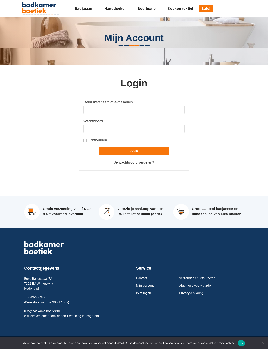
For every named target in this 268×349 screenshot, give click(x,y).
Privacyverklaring (191, 293)
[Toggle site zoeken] (244, 8)
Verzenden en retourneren (197, 278)
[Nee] (263, 343)
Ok (241, 342)
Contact (141, 278)
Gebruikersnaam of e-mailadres (109, 102)
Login (134, 151)
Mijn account (145, 285)
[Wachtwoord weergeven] (179, 128)
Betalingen (143, 293)
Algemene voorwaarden (195, 285)
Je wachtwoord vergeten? (134, 162)
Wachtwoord (94, 121)
